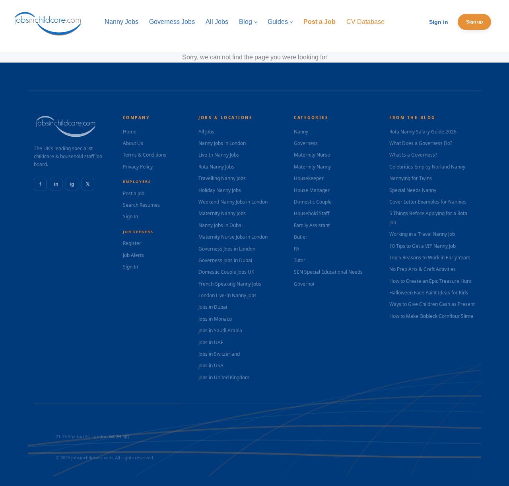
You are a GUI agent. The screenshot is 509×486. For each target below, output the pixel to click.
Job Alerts (133, 255)
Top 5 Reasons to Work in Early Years (429, 257)
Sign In (130, 216)
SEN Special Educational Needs (328, 271)
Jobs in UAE (210, 342)
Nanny (301, 131)
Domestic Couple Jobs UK (226, 271)
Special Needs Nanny (412, 190)
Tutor (299, 260)
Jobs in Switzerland (219, 354)
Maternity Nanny (312, 166)
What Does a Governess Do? (420, 143)
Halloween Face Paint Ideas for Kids (428, 292)
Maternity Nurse (312, 154)
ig (72, 183)
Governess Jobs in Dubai (225, 260)
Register (132, 243)
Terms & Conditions (144, 154)
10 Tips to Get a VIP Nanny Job (422, 246)
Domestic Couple (313, 201)
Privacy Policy (138, 166)
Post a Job (133, 193)
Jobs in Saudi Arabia (220, 330)
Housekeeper (309, 178)
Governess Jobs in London (226, 248)
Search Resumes (141, 205)
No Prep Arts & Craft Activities (422, 269)
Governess (306, 143)
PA (296, 248)
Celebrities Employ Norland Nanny (427, 166)
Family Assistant (312, 225)
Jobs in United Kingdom (223, 377)
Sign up (474, 22)
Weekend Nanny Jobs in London (233, 201)
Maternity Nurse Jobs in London (233, 236)
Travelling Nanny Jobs (222, 178)
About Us (133, 143)
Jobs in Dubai (212, 307)
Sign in (438, 22)
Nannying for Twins (410, 178)
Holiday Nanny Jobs (219, 190)
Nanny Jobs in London (222, 143)
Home (129, 131)
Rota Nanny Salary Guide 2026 (423, 131)
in (56, 183)
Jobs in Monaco (215, 319)
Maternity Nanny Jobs (222, 213)
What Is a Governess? (413, 154)
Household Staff (311, 213)
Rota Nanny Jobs (216, 166)
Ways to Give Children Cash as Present (432, 304)
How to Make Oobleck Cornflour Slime (431, 316)
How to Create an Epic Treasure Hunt (430, 281)
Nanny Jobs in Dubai (220, 225)
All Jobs (206, 131)
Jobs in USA (210, 365)
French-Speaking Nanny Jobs (229, 283)
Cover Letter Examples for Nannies (427, 201)
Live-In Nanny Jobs (218, 154)
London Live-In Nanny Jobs (227, 295)
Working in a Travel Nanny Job (422, 234)
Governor (304, 283)
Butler (300, 236)
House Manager (312, 190)
